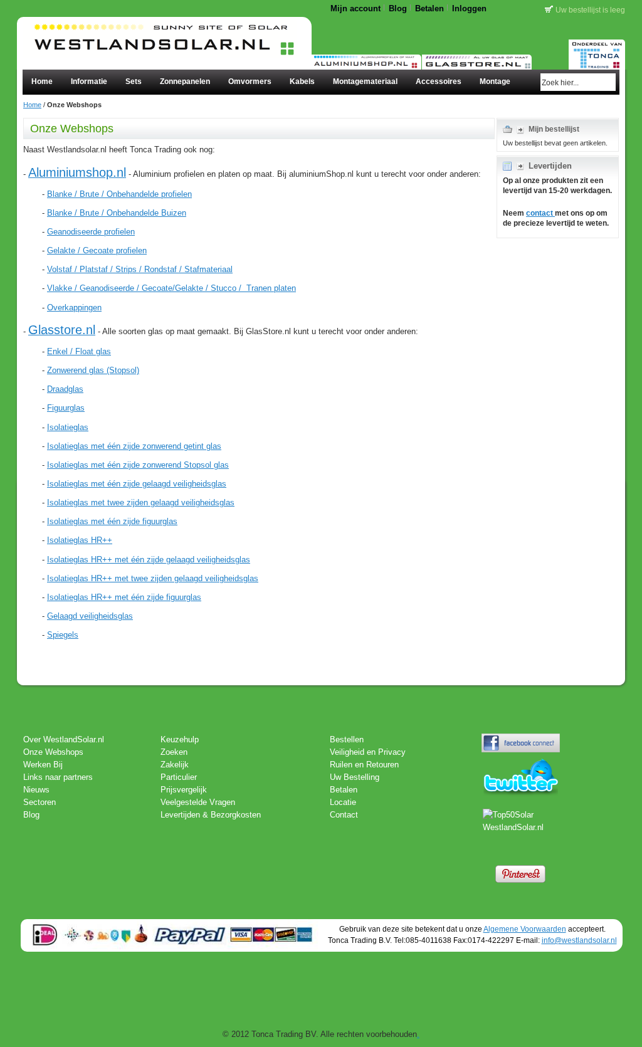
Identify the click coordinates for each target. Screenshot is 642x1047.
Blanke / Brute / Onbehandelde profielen (119, 194)
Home (32, 104)
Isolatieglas (67, 427)
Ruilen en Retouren (364, 764)
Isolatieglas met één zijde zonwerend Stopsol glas (138, 465)
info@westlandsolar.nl (579, 940)
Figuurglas (66, 408)
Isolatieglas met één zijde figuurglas (112, 521)
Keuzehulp (179, 739)
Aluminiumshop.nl (77, 172)
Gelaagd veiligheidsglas (90, 616)
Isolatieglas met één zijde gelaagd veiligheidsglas (136, 483)
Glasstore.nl (61, 330)
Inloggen (469, 8)
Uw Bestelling (354, 777)
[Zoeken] (608, 81)
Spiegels (62, 634)
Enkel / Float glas (79, 351)
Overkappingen (74, 307)
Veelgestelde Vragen (197, 802)
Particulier (178, 777)
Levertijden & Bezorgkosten (210, 814)
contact (540, 213)
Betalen (429, 8)
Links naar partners (58, 777)
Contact (344, 814)
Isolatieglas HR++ (79, 540)
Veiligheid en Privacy (368, 752)
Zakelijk (174, 764)
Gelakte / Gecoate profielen (97, 250)
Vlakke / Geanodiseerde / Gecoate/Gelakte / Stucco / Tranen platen (171, 288)
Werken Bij (43, 764)
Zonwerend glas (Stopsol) (93, 370)
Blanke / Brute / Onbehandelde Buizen (116, 213)
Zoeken (173, 752)
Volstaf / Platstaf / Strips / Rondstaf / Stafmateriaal (140, 269)
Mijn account (355, 8)
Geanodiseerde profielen (91, 231)
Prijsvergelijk (183, 789)
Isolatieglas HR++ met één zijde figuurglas (124, 597)
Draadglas (65, 389)
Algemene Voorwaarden (524, 929)
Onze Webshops (52, 752)
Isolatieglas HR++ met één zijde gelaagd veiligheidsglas (148, 559)
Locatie (343, 802)
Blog (398, 8)
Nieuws (36, 789)
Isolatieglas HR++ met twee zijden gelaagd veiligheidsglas (152, 578)
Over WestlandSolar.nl (63, 739)
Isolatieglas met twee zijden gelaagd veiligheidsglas (140, 502)
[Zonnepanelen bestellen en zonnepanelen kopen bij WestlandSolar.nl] (160, 29)
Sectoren (39, 802)
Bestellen (347, 739)
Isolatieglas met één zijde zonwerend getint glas (134, 446)
